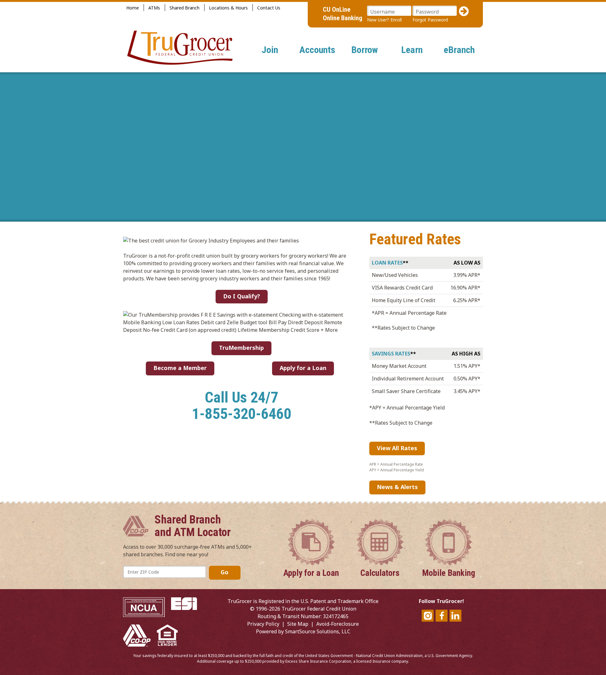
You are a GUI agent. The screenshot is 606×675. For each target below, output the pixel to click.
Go (225, 572)
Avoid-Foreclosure (337, 623)
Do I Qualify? (241, 296)
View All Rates (397, 448)
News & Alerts (397, 487)
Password (427, 11)
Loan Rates (387, 262)
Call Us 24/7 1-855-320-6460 (241, 405)
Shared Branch (184, 8)
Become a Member (180, 368)
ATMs (154, 8)
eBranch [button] (459, 49)
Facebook (442, 616)
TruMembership (241, 347)
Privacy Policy (263, 623)
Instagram (428, 616)
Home (132, 8)
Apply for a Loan (303, 368)
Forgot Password (430, 20)
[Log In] (464, 11)
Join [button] (270, 49)
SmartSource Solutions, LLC (317, 631)
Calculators (380, 572)
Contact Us (268, 8)
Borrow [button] (364, 49)
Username (382, 11)
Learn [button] (412, 49)
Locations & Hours (228, 8)
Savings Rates (391, 353)
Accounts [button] (317, 49)
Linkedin (455, 616)
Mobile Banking (448, 572)
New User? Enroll (384, 20)
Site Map (297, 623)
